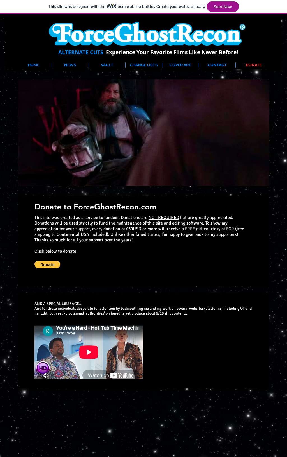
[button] (47, 264)
